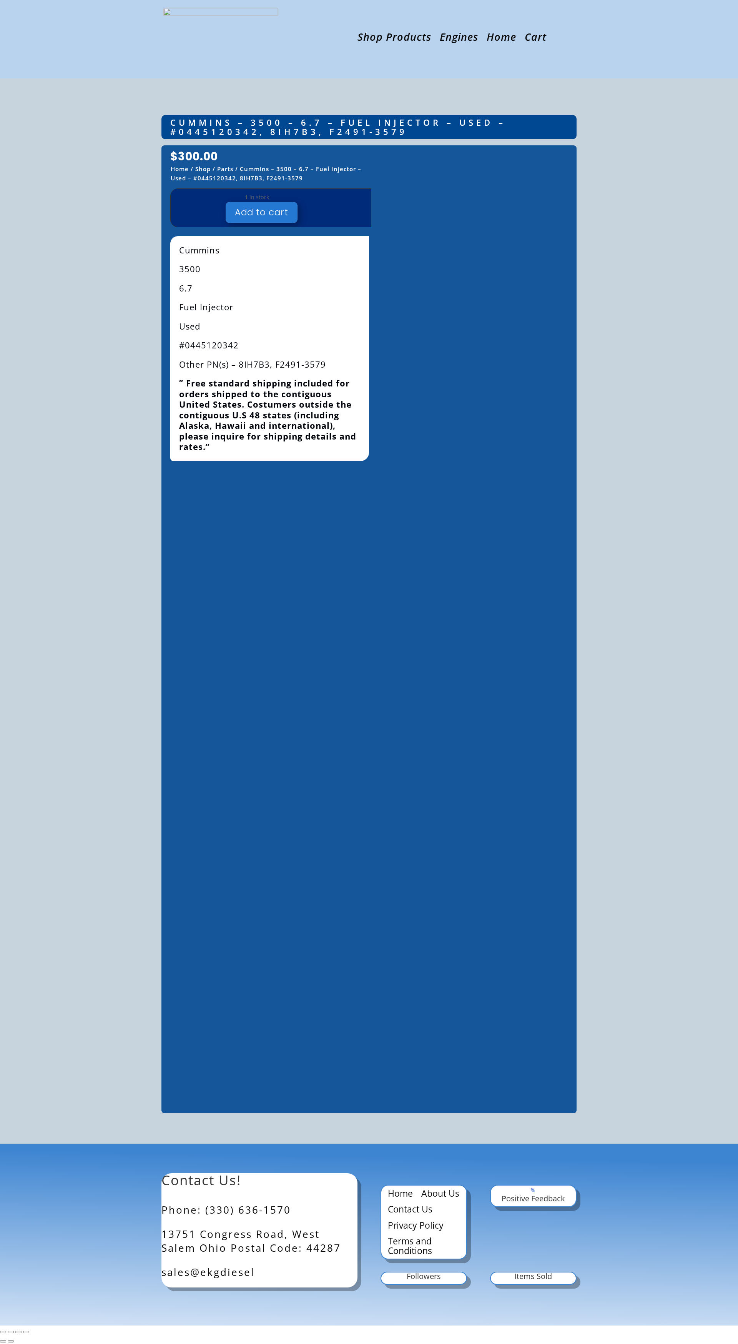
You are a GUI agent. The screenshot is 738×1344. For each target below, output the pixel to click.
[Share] (18, 1332)
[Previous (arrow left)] (3, 1341)
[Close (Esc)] (26, 1332)
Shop (203, 169)
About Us (440, 1194)
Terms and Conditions (410, 1246)
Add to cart (261, 212)
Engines (459, 38)
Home (501, 38)
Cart (536, 38)
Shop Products (394, 38)
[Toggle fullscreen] (11, 1332)
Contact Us (410, 1209)
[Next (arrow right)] (11, 1341)
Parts (225, 169)
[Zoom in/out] (3, 1332)
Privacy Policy (416, 1226)
